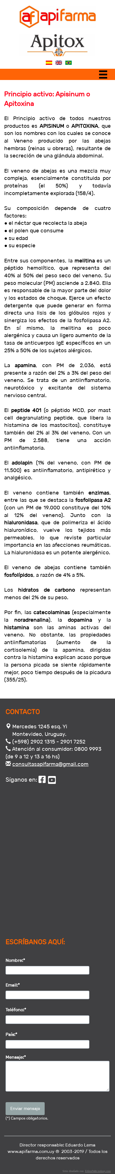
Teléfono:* (16, 1009)
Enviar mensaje (25, 1108)
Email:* (13, 985)
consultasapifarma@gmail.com (50, 764)
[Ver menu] (104, 76)
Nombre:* (15, 960)
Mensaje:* (16, 1057)
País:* (11, 1034)
